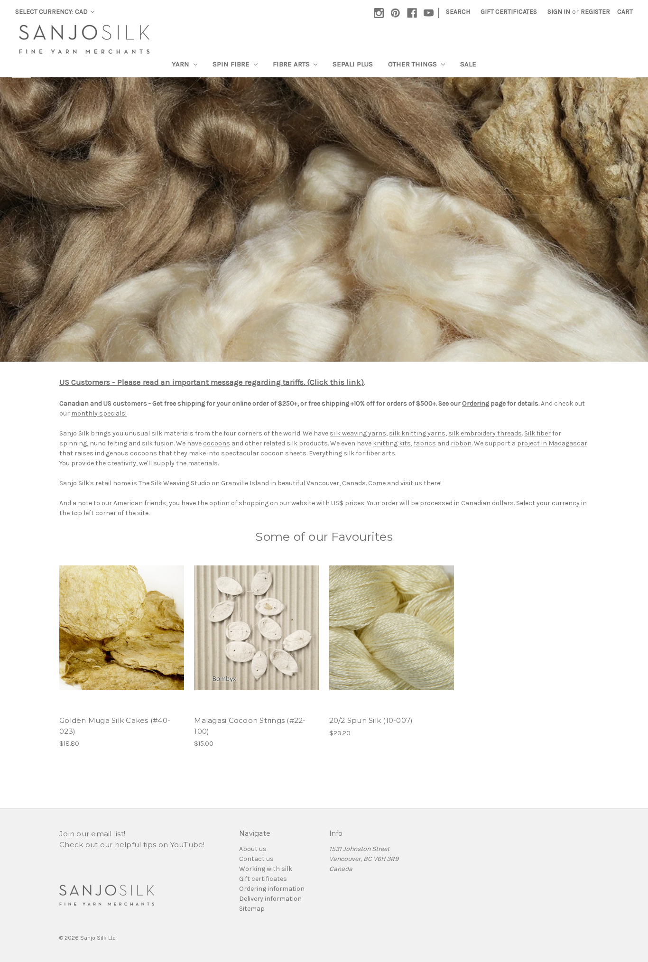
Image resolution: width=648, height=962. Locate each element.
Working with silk (265, 869)
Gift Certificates (509, 12)
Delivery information (270, 899)
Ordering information (272, 889)
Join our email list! (92, 833)
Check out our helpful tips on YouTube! (132, 844)
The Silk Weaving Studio (175, 483)
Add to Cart (121, 628)
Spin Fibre (232, 64)
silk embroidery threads (485, 433)
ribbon (461, 443)
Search (458, 12)
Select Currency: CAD (52, 12)
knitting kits (392, 443)
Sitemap (252, 909)
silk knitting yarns (417, 433)
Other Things (413, 64)
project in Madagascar (552, 443)
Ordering (475, 403)
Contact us (256, 859)
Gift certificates (263, 879)
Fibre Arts (292, 64)
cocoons (216, 443)
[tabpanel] (324, 219)
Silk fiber (537, 433)
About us (253, 849)
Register (595, 12)
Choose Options (256, 628)
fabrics (425, 443)
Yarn (181, 64)
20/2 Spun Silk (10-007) (371, 720)
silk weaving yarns (358, 433)
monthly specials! (99, 413)
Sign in (558, 12)
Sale (468, 64)
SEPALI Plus (353, 64)
